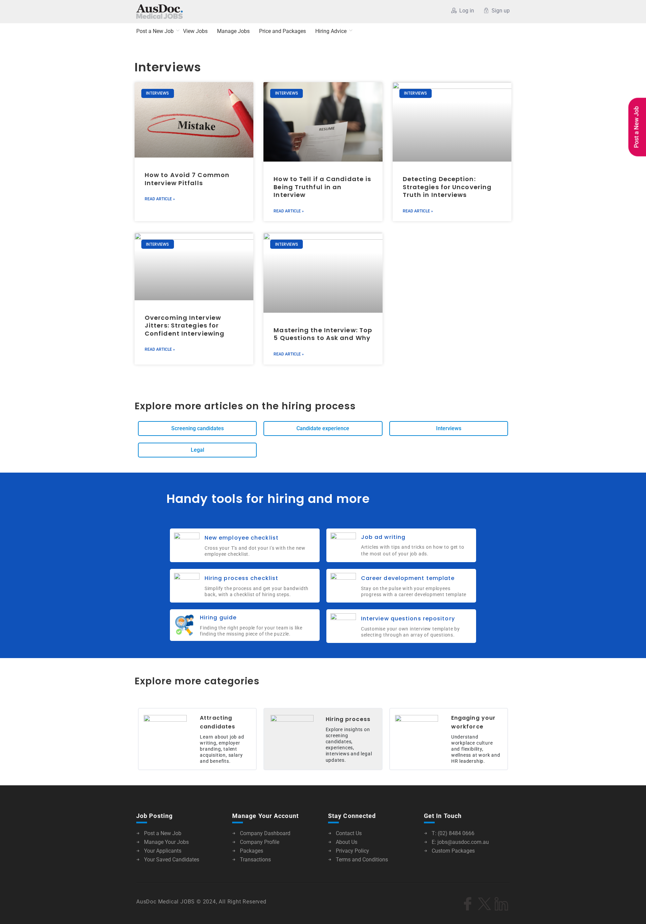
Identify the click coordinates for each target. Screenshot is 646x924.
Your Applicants (162, 851)
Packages (251, 851)
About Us (346, 842)
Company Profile (259, 842)
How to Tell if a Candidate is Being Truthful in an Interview (322, 187)
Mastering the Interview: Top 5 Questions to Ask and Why (323, 334)
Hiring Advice (331, 31)
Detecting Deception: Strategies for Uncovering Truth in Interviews (447, 187)
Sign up (501, 10)
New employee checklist (242, 538)
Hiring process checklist (241, 578)
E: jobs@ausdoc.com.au (460, 842)
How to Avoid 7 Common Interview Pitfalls (187, 179)
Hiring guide (218, 617)
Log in (466, 10)
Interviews (168, 67)
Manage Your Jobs (166, 842)
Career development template (408, 578)
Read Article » (160, 199)
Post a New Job (155, 31)
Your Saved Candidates (171, 859)
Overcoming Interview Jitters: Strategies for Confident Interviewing (185, 325)
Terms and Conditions (362, 859)
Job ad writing (383, 537)
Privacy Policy (352, 851)
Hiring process (348, 719)
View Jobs (195, 31)
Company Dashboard (265, 833)
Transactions (255, 859)
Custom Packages (453, 851)
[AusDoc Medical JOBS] (201, 11)
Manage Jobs (233, 31)
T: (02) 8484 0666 (453, 833)
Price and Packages (282, 31)
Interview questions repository (408, 618)
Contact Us (349, 833)
